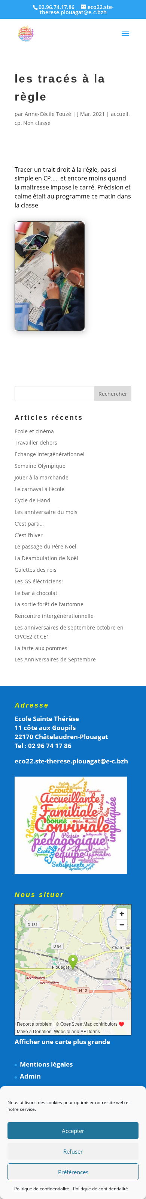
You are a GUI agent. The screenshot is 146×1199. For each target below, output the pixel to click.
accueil (119, 113)
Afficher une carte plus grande (62, 1041)
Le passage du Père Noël (45, 546)
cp (18, 122)
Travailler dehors (36, 442)
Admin (30, 1076)
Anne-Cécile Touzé (48, 113)
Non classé (37, 122)
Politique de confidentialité (41, 1188)
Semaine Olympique (40, 465)
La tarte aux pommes (41, 648)
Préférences (73, 1172)
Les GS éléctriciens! (39, 581)
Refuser (73, 1151)
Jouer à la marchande (42, 477)
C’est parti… (29, 523)
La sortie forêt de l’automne (49, 604)
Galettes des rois (36, 569)
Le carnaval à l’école (39, 489)
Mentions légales (46, 1064)
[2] (49, 330)
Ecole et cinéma (34, 431)
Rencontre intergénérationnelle (54, 615)
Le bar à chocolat (36, 592)
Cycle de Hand (33, 500)
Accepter (73, 1130)
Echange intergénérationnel (50, 454)
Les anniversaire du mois (46, 511)
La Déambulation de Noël (46, 558)
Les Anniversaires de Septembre (55, 659)
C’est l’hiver (29, 535)
